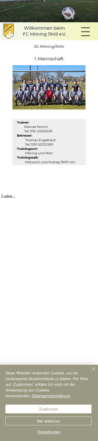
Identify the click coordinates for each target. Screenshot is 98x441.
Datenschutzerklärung (51, 395)
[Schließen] (90, 372)
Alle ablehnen (48, 421)
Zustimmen (48, 409)
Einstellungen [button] (49, 431)
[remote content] (49, 196)
